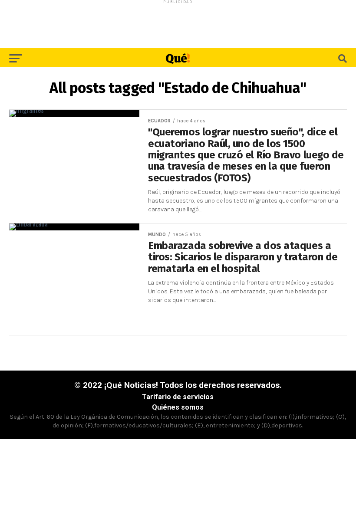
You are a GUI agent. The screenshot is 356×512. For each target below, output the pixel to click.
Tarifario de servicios (178, 397)
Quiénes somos (178, 407)
